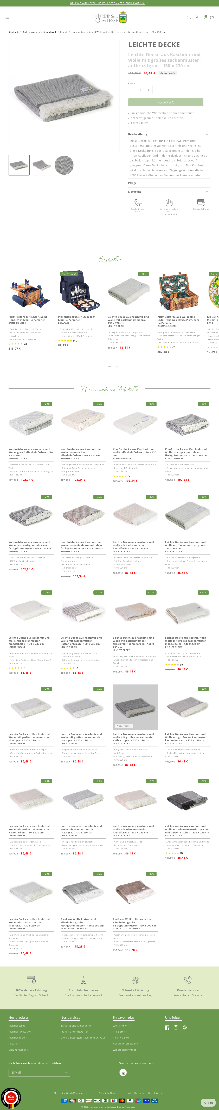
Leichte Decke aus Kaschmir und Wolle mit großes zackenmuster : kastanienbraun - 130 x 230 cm (186, 737)
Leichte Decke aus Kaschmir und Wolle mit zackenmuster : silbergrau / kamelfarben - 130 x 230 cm (133, 642)
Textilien (14, 1043)
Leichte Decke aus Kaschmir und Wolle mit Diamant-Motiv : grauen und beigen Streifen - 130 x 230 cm (187, 829)
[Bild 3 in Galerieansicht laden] (64, 165)
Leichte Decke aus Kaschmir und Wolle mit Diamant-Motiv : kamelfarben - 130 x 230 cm (133, 829)
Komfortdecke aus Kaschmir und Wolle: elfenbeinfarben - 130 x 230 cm (134, 452)
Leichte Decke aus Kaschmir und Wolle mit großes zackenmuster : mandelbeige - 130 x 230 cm (186, 640)
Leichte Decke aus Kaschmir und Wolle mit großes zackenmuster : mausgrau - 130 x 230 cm (82, 737)
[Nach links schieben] (102, 366)
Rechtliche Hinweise (109, 1093)
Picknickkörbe (17, 1025)
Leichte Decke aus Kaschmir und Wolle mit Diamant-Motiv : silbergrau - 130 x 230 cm (29, 922)
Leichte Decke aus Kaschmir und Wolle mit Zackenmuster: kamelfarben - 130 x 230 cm (133, 545)
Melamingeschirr (19, 1049)
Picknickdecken (18, 1037)
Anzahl (131, 83)
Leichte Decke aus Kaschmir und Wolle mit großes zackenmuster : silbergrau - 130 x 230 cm (30, 737)
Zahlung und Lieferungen (76, 1025)
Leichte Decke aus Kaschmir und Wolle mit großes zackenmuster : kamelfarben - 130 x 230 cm (30, 829)
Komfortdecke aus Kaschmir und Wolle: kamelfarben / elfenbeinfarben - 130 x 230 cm (81, 452)
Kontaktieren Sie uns (126, 1043)
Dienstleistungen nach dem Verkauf (83, 1037)
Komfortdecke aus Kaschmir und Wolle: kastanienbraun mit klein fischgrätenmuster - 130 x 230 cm (82, 545)
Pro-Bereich (120, 1031)
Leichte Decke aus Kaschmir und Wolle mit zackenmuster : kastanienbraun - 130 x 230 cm (81, 640)
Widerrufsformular (124, 1049)
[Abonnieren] (66, 1073)
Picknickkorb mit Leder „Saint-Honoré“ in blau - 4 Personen (28, 318)
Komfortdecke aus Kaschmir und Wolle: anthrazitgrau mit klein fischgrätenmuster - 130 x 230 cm (30, 545)
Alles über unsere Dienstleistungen (146, 1093)
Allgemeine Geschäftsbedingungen (72, 1093)
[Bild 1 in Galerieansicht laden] (19, 165)
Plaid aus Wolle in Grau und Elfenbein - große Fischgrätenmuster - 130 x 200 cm (82, 922)
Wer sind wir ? (122, 1025)
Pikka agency (131, 1107)
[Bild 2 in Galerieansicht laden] (41, 165)
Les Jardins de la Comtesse (102, 1107)
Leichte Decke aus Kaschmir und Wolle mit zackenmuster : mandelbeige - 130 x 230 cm (29, 640)
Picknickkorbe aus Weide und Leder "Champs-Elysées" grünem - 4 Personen (178, 320)
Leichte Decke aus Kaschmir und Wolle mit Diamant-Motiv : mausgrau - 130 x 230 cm (81, 829)
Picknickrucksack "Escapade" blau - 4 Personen (76, 318)
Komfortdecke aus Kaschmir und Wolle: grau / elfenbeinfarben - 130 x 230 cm (31, 452)
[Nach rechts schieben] (117, 366)
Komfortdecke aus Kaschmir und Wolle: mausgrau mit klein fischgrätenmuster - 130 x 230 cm (186, 452)
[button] (7, 17)
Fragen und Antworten (75, 1031)
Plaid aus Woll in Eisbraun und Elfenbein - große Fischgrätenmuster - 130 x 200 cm (134, 922)
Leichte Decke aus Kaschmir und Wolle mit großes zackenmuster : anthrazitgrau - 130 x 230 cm (134, 737)
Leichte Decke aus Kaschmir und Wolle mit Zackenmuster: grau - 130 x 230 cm (128, 320)
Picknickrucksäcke (20, 1031)
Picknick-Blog (121, 1037)
